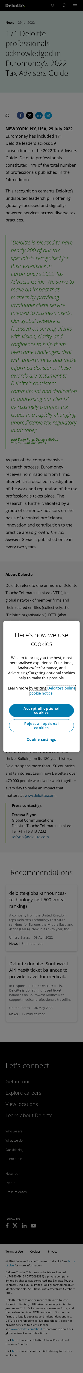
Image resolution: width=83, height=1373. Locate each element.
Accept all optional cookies (41, 710)
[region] (41, 686)
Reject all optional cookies (41, 725)
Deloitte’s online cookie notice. (52, 691)
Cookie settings (41, 739)
